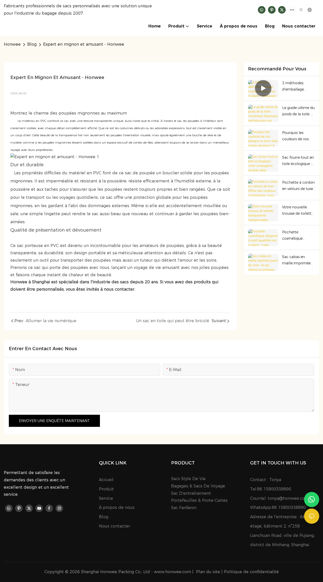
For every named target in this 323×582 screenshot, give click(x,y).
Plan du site (208, 571)
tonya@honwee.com (288, 498)
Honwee (12, 44)
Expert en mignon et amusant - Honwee (83, 44)
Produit (106, 489)
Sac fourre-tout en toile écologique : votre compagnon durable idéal (298, 161)
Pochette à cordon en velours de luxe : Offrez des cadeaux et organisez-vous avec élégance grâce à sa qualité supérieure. (298, 186)
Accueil (106, 479)
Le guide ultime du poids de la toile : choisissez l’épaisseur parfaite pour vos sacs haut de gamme (298, 111)
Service (106, 498)
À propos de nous (116, 507)
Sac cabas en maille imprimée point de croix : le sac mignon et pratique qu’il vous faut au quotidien (298, 260)
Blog (32, 44)
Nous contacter (114, 526)
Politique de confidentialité (251, 571)
